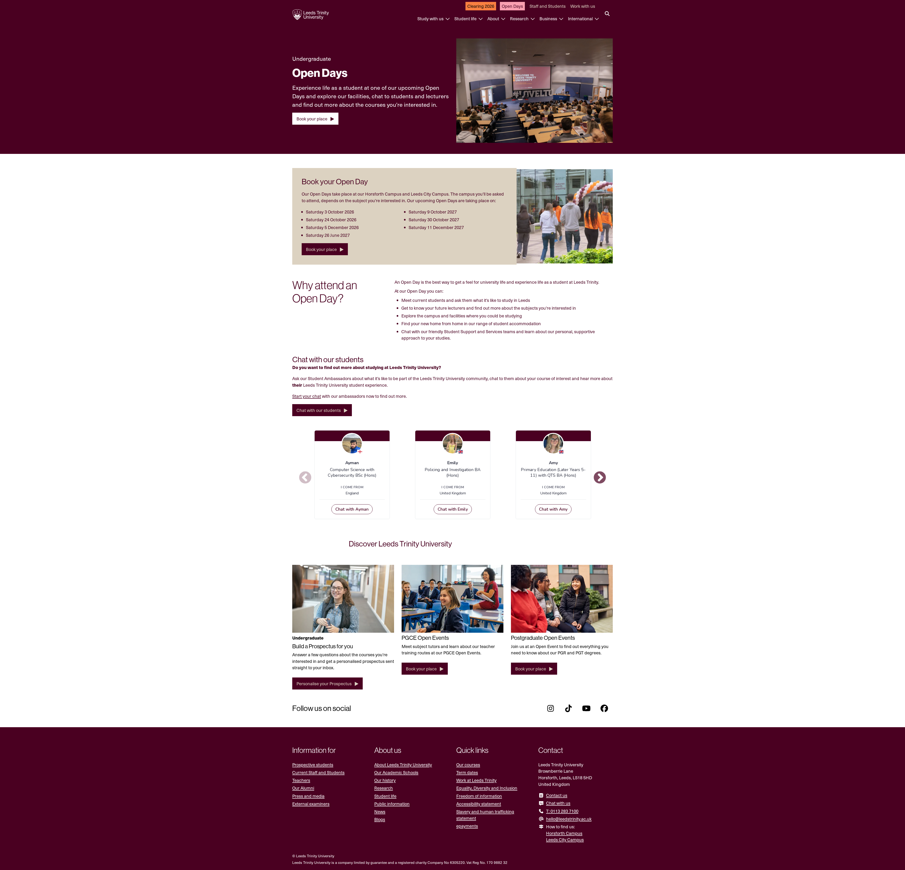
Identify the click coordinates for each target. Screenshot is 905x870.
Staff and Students (548, 6)
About (493, 18)
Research (520, 18)
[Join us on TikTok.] (568, 708)
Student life (465, 18)
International (581, 18)
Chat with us (558, 803)
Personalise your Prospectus (324, 683)
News (379, 811)
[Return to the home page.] (310, 14)
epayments (467, 826)
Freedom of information (479, 796)
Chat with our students (318, 410)
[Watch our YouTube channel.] (586, 708)
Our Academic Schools (396, 772)
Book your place (311, 119)
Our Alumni (303, 788)
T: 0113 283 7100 (562, 811)
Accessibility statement (478, 804)
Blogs (379, 819)
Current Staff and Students (318, 772)
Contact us (556, 795)
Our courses (468, 764)
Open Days (512, 6)
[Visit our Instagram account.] (550, 708)
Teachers (301, 780)
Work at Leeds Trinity (476, 780)
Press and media (308, 796)
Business (548, 18)
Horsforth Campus (564, 833)
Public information (392, 804)
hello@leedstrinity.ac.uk (569, 819)
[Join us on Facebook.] (604, 708)
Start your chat (306, 396)
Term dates (467, 772)
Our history (385, 780)
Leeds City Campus (565, 839)
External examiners (310, 804)
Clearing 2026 (480, 6)
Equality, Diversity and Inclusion (486, 788)
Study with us (430, 18)
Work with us (582, 6)
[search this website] (607, 14)
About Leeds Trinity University (403, 764)
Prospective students (312, 764)
